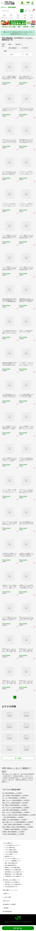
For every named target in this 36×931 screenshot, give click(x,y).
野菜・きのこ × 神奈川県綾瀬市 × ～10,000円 (15, 802)
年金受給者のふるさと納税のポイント (14, 876)
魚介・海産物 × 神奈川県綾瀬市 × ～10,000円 (15, 795)
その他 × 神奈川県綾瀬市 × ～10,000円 (13, 834)
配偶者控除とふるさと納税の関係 (13, 874)
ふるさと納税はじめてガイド (12, 845)
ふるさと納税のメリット (11, 854)
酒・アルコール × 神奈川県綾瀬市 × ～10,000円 (16, 807)
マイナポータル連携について (12, 858)
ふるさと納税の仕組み (10, 849)
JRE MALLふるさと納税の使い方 (13, 884)
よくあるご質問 (7, 897)
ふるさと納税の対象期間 (11, 852)
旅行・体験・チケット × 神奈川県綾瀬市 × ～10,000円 (17, 822)
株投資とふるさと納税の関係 (12, 867)
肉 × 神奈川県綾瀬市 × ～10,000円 (12, 793)
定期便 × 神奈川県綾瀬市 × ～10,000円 (13, 831)
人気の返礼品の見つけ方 (11, 886)
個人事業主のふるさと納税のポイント (14, 872)
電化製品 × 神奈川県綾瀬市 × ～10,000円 (16, 829)
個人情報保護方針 (7, 911)
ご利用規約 (6, 908)
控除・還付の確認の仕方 (11, 863)
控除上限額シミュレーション (10, 890)
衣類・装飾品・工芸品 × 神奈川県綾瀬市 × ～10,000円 (17, 827)
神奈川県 (25, 26)
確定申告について (9, 856)
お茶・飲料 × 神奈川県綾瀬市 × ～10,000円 (14, 810)
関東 (19, 26)
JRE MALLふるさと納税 (8, 26)
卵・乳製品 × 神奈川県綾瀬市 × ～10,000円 (14, 805)
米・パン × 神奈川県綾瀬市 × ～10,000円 (14, 798)
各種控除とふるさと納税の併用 (13, 869)
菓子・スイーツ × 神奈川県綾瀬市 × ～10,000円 (16, 812)
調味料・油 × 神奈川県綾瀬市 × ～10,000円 (14, 819)
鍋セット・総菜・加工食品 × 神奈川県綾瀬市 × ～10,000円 (18, 815)
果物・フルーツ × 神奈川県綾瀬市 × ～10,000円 (16, 800)
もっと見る (18, 758)
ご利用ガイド (6, 893)
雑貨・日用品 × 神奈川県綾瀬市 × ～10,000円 (17, 824)
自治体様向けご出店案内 (9, 904)
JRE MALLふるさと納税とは (12, 882)
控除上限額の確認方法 (10, 865)
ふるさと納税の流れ (10, 847)
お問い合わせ (6, 901)
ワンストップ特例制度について (13, 860)
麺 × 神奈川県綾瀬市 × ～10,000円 (14, 817)
